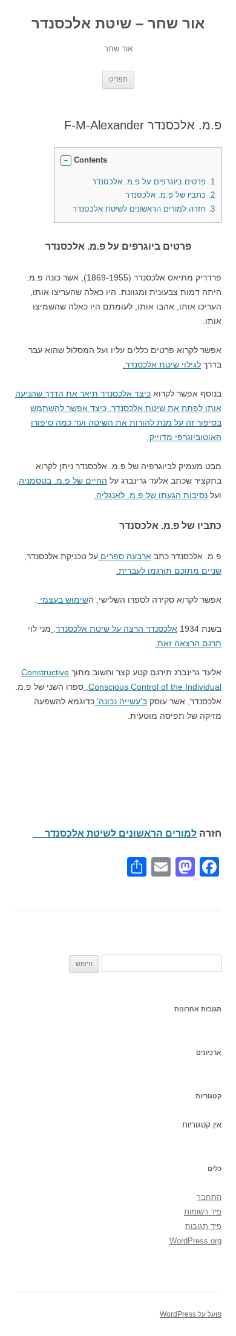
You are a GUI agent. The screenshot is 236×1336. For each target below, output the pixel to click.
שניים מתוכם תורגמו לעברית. (168, 571)
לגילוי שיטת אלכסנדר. (162, 364)
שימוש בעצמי (63, 600)
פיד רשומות (202, 1211)
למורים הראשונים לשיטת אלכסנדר (115, 833)
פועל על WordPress (190, 1314)
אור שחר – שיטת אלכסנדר (118, 23)
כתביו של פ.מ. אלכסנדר (170, 194)
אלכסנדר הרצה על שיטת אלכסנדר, (114, 629)
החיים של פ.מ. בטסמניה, (61, 480)
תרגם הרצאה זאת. (188, 643)
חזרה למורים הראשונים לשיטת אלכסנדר (138, 208)
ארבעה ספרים (124, 556)
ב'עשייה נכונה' (120, 701)
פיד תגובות (203, 1226)
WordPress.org (195, 1240)
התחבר (209, 1197)
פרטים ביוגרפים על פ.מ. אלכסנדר (153, 181)
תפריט (118, 79)
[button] (66, 160)
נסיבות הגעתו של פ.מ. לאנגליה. (151, 495)
